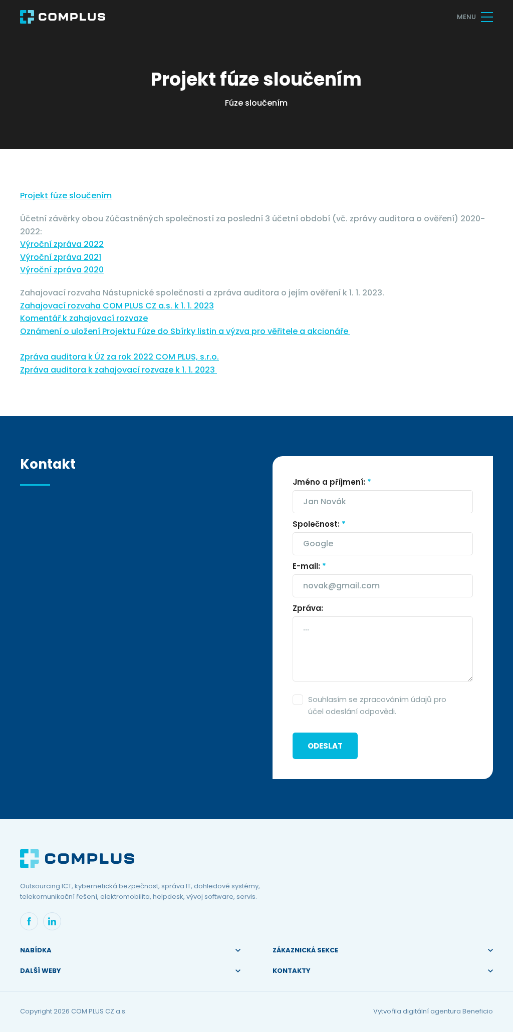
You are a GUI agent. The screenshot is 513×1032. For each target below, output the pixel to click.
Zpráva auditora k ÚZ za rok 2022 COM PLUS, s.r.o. (119, 357)
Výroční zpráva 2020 (62, 269)
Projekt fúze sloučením (66, 195)
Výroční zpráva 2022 (62, 244)
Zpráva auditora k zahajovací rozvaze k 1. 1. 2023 (118, 370)
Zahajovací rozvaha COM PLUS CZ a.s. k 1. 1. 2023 (117, 305)
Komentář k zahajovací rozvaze (84, 318)
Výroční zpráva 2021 (60, 257)
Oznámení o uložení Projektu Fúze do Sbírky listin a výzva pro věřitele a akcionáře (185, 331)
